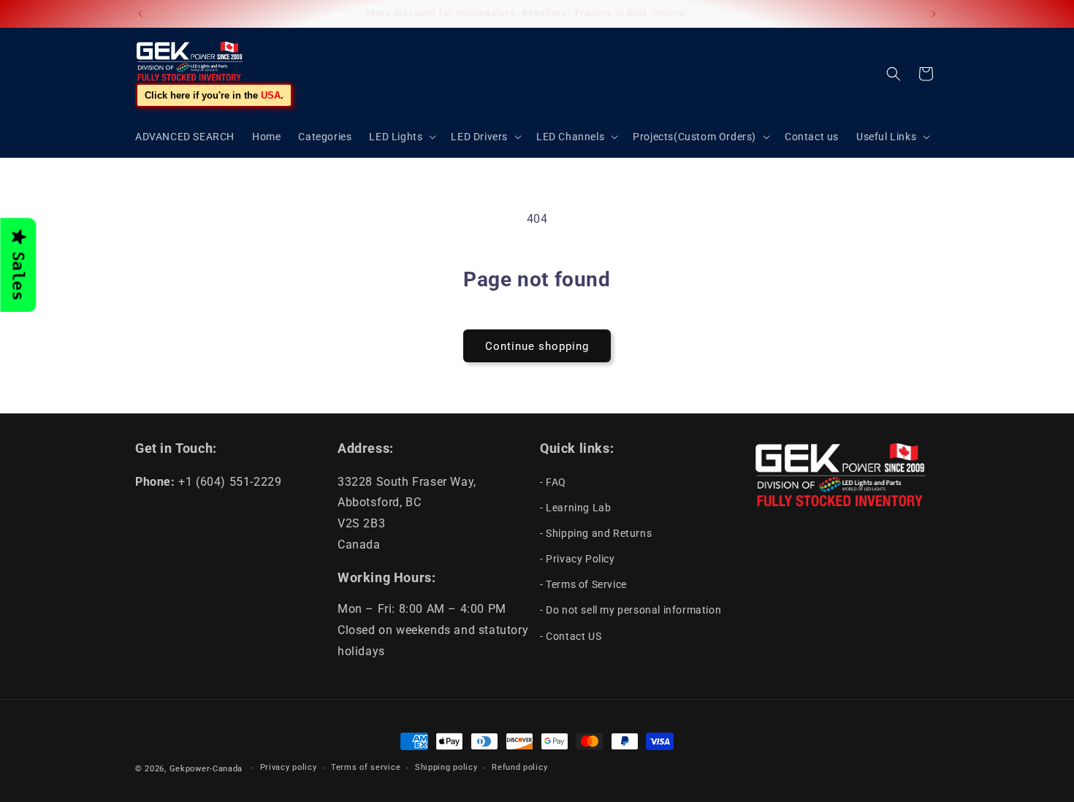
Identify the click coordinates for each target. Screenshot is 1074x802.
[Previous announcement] (140, 14)
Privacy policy (288, 767)
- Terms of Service (583, 584)
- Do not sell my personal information (630, 610)
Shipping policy (446, 767)
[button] (401, 136)
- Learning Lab (575, 507)
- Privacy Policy (577, 559)
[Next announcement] (934, 14)
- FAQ (553, 482)
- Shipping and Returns (596, 533)
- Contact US (570, 636)
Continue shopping (537, 346)
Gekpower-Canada (206, 769)
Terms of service (365, 767)
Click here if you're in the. (214, 95)
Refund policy (519, 767)
